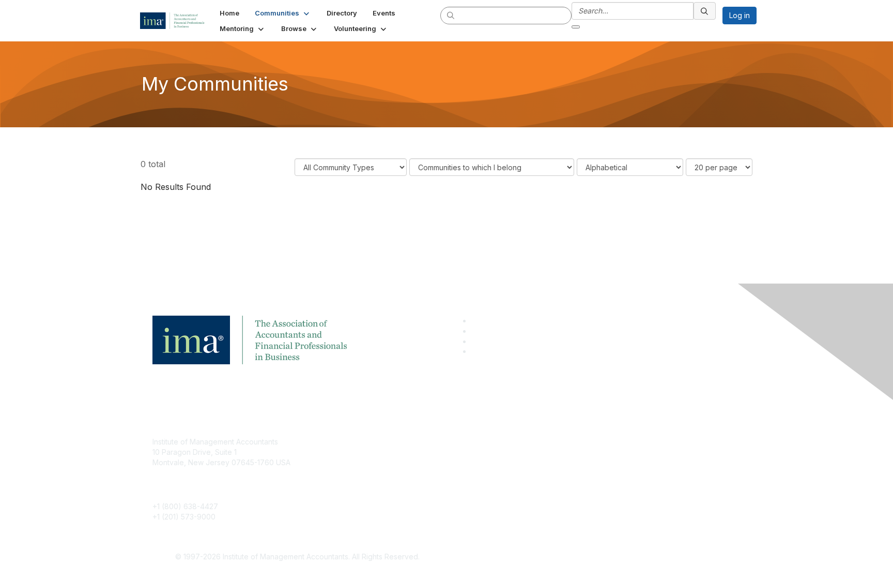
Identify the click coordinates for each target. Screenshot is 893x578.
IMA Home (368, 441)
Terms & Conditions (583, 457)
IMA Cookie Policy (581, 441)
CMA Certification (380, 457)
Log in (739, 15)
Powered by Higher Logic (595, 557)
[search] (451, 15)
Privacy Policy (574, 472)
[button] (283, 13)
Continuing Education (387, 472)
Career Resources (382, 487)
